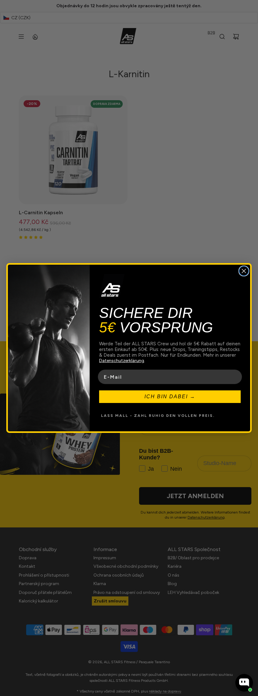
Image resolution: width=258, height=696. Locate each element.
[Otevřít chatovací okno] (244, 683)
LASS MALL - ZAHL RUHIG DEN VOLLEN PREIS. (158, 415)
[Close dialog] (244, 271)
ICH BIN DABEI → (169, 396)
